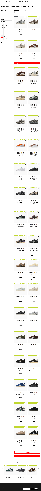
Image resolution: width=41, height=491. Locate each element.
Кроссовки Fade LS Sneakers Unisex (33, 227)
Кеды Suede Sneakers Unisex (20, 179)
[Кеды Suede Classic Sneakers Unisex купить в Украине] (20, 145)
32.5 (8, 27)
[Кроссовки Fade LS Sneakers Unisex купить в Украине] (34, 217)
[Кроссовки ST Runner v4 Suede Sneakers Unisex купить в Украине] (20, 265)
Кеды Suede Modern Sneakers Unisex (33, 418)
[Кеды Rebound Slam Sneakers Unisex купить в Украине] (34, 46)
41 (6, 34)
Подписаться (34, 488)
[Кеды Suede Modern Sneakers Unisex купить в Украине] (34, 408)
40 (2, 34)
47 (4, 38)
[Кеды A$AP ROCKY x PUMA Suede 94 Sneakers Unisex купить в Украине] (34, 361)
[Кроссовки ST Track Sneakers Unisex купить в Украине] (20, 337)
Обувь (14, 1)
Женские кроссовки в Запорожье (22, 1)
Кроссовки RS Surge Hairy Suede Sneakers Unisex (33, 131)
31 (4, 27)
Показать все (27, 455)
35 (6, 29)
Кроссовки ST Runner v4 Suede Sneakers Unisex (20, 274)
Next (37, 81)
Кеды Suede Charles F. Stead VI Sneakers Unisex (20, 394)
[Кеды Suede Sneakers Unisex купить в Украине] (20, 169)
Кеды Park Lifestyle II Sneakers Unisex (20, 83)
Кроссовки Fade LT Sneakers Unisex (33, 203)
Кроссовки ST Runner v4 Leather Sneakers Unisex (34, 251)
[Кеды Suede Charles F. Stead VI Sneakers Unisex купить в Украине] (20, 385)
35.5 (8, 29)
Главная (5, 1)
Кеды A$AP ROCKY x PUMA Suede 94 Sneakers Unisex (33, 370)
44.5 (6, 36)
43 (2, 36)
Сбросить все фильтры (5, 14)
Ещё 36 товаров (27, 452)
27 (6, 25)
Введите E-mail (25, 488)
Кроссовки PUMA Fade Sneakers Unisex (33, 107)
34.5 (4, 29)
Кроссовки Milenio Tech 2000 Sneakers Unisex (20, 227)
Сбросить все (3, 23)
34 (2, 29)
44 (4, 36)
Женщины (10, 1)
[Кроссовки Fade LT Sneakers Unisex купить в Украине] (34, 193)
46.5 (2, 38)
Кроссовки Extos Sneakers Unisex (20, 31)
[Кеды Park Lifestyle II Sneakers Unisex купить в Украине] (20, 73)
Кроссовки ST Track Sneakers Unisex (20, 346)
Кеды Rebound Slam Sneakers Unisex (33, 55)
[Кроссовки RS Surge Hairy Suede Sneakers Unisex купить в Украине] (34, 121)
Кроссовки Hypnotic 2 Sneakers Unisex (33, 83)
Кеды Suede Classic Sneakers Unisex (20, 155)
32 (6, 27)
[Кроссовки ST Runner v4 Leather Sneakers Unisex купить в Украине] (34, 241)
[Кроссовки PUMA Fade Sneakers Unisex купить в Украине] (34, 97)
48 (6, 38)
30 (2, 27)
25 (4, 25)
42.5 (11, 34)
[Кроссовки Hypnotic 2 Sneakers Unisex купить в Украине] (34, 73)
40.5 (4, 34)
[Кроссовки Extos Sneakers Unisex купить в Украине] (20, 22)
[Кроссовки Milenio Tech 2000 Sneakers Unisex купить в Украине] (20, 217)
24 (2, 25)
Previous (29, 81)
